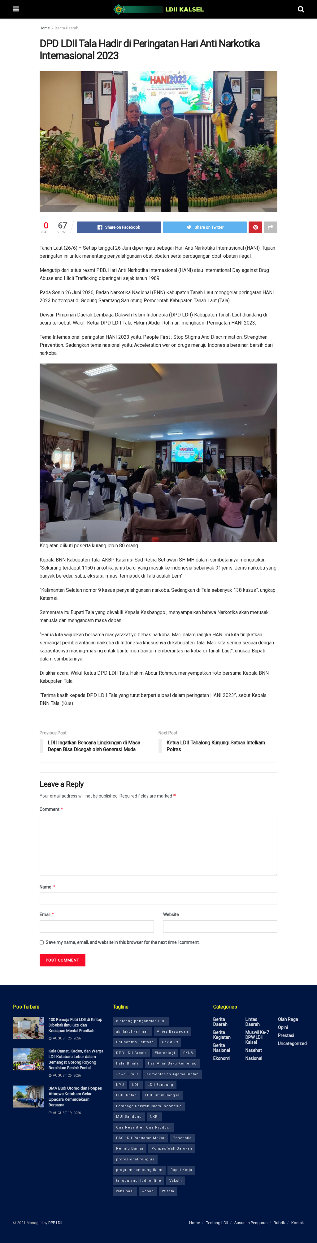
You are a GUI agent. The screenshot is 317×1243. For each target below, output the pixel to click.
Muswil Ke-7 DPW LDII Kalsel (257, 1037)
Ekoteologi (165, 1053)
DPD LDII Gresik (131, 1053)
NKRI (154, 1117)
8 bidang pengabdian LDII (141, 1021)
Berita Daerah (66, 28)
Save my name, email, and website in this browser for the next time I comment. (123, 942)
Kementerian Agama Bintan (172, 1074)
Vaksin (175, 1181)
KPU (120, 1085)
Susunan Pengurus (250, 1222)
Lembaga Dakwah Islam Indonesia (149, 1106)
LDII (136, 1085)
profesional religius (135, 1159)
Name (47, 887)
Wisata (168, 1191)
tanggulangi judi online (138, 1181)
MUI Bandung (129, 1117)
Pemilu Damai (129, 1148)
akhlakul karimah (132, 1032)
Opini (283, 1027)
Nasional (253, 1058)
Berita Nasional (221, 1048)
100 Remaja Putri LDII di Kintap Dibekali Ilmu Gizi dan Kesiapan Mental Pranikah (75, 1025)
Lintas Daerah (252, 1022)
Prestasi (286, 1035)
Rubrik (279, 1222)
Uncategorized (292, 1043)
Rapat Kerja (181, 1170)
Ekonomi (221, 1058)
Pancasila (182, 1138)
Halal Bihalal (128, 1063)
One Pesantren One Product (143, 1127)
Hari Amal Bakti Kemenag (172, 1063)
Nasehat (253, 1050)
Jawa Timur (127, 1074)
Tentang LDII (217, 1222)
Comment (51, 809)
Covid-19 (170, 1042)
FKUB (188, 1053)
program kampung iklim (139, 1170)
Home (45, 28)
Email (47, 914)
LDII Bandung (160, 1085)
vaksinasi (125, 1191)
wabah (148, 1191)
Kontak (297, 1222)
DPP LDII (55, 1223)
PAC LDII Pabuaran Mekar (140, 1138)
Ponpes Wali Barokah (171, 1148)
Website (171, 914)
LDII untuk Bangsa (162, 1095)
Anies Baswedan (172, 1032)
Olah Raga (288, 1019)
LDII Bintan (126, 1095)
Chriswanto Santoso (135, 1042)
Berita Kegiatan (222, 1035)
